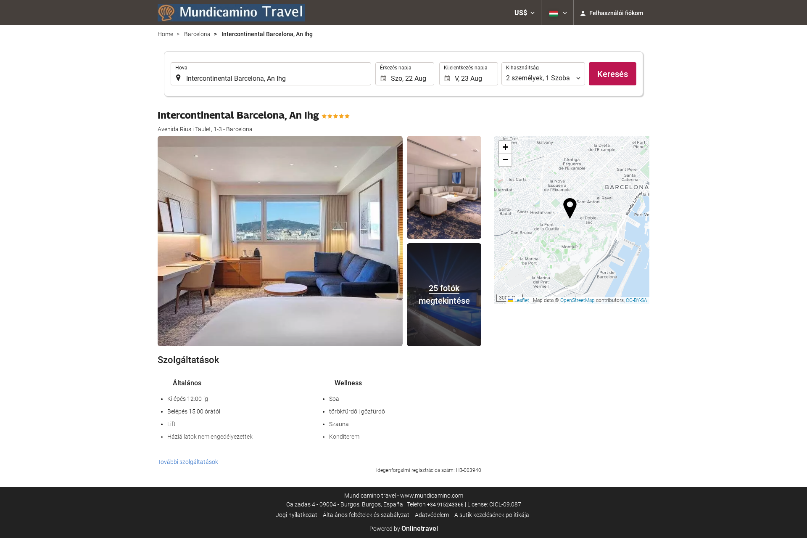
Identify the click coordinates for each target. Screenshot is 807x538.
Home (165, 34)
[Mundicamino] (231, 12)
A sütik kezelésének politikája (491, 514)
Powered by (403, 528)
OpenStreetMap (577, 300)
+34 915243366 (445, 505)
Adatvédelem (432, 514)
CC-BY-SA (636, 300)
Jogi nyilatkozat (296, 514)
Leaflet (521, 300)
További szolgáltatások (188, 461)
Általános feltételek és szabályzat (366, 514)
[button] (524, 12)
